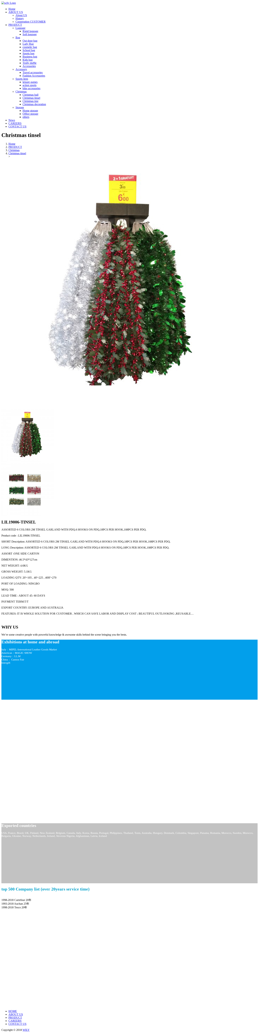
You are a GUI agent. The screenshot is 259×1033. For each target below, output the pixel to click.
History (20, 18)
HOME (12, 1011)
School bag (29, 50)
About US (21, 15)
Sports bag (28, 53)
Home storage (30, 110)
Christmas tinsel (31, 97)
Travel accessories (33, 72)
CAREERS (14, 1020)
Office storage (30, 113)
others (26, 116)
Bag (18, 37)
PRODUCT (15, 146)
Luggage (20, 27)
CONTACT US (17, 1023)
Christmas (21, 91)
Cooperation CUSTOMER (31, 21)
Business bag (30, 56)
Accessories (29, 66)
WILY (26, 1029)
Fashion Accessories (34, 75)
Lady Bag (28, 43)
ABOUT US (15, 1014)
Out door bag (30, 40)
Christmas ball (30, 94)
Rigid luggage (30, 31)
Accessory (21, 69)
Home (11, 143)
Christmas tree (30, 101)
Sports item (22, 78)
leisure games (30, 82)
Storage (20, 107)
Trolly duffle (29, 62)
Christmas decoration (34, 104)
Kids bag (28, 59)
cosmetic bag (30, 47)
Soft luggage (30, 34)
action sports (29, 85)
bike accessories (31, 88)
